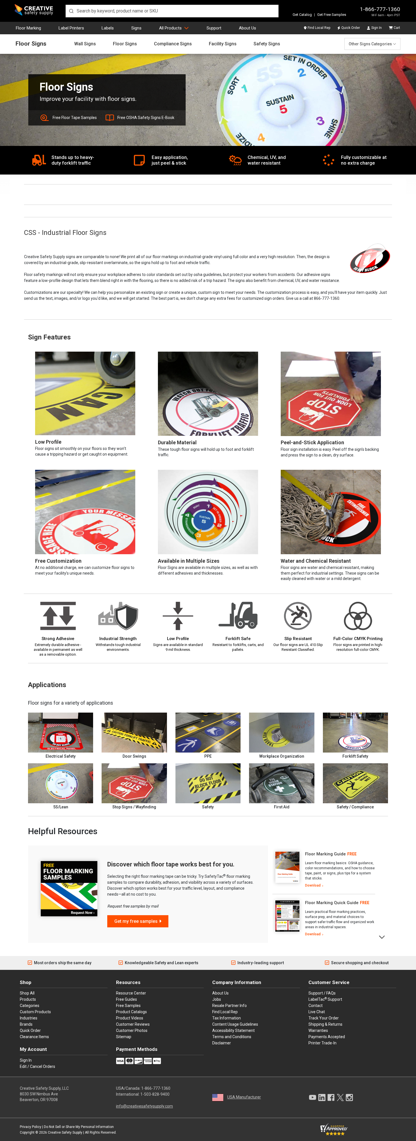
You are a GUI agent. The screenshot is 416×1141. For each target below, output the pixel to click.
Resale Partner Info (229, 1005)
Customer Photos (131, 1030)
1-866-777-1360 (380, 9)
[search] (172, 11)
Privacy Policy (30, 1127)
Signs (136, 28)
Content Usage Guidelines (235, 1024)
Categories (29, 1005)
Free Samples (128, 1005)
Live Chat (316, 1012)
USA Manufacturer (244, 1097)
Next (382, 936)
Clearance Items (34, 1036)
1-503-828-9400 (155, 1094)
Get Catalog (302, 14)
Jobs (216, 999)
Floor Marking (28, 28)
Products (28, 999)
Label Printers (71, 28)
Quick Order (350, 28)
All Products (170, 28)
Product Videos (129, 1018)
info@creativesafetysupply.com (144, 1106)
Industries (28, 1018)
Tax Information (226, 1018)
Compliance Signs (173, 43)
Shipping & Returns (325, 1024)
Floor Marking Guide (325, 854)
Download (313, 885)
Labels (108, 28)
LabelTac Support (325, 999)
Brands (26, 1024)
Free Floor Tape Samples (75, 117)
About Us (247, 28)
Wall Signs (85, 43)
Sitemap (123, 1036)
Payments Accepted (326, 1036)
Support (214, 28)
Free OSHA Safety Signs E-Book (145, 117)
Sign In (376, 28)
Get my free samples (136, 921)
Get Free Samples (331, 14)
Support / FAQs (322, 993)
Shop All (27, 993)
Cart (397, 28)
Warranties (318, 1030)
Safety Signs (267, 43)
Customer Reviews (133, 1024)
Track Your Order (323, 1018)
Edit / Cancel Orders (37, 1066)
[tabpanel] (323, 869)
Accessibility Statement (233, 1030)
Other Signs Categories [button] (370, 44)
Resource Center (131, 993)
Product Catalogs (131, 1012)
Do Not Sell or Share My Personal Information (79, 1127)
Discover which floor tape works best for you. (171, 864)
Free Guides (126, 999)
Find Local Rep (319, 28)
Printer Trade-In (322, 1043)
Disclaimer (221, 1043)
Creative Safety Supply (65, 1132)
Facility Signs (223, 43)
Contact (315, 1005)
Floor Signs (31, 44)
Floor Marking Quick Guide (332, 902)
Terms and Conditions (231, 1036)
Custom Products (35, 1012)
